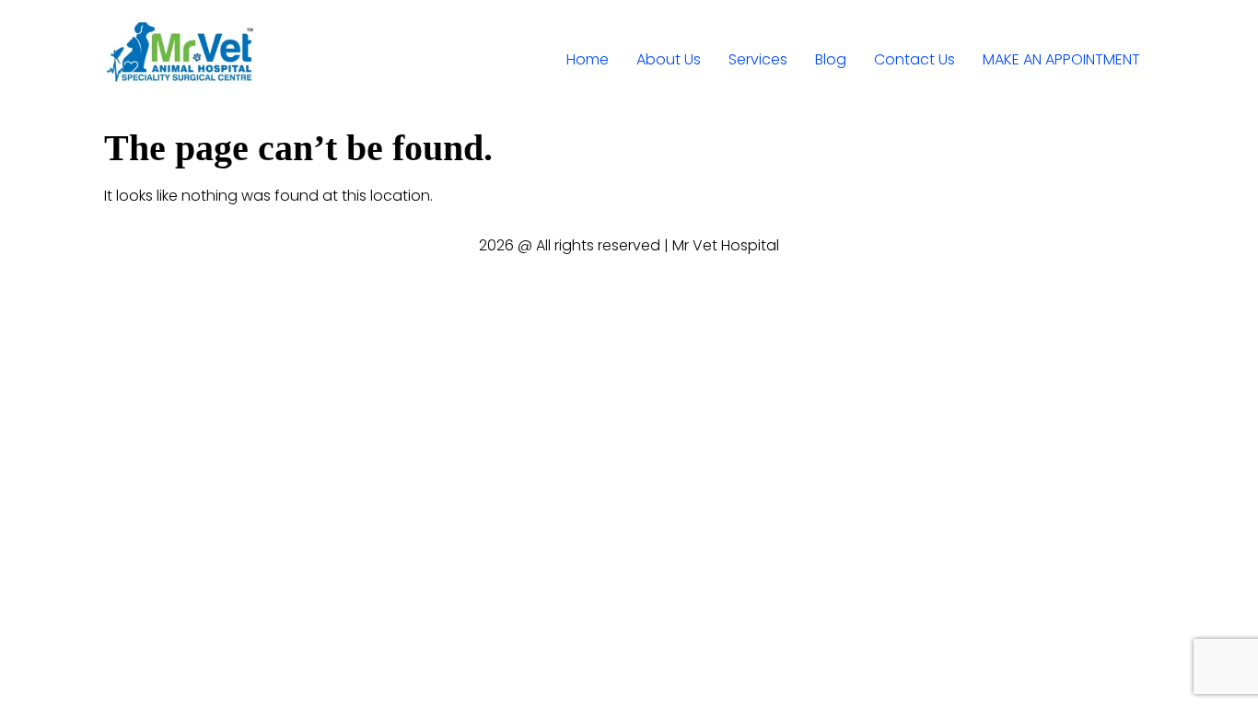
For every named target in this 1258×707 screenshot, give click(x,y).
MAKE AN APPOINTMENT (1061, 59)
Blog (830, 59)
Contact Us (914, 59)
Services (757, 59)
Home (587, 59)
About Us (668, 59)
